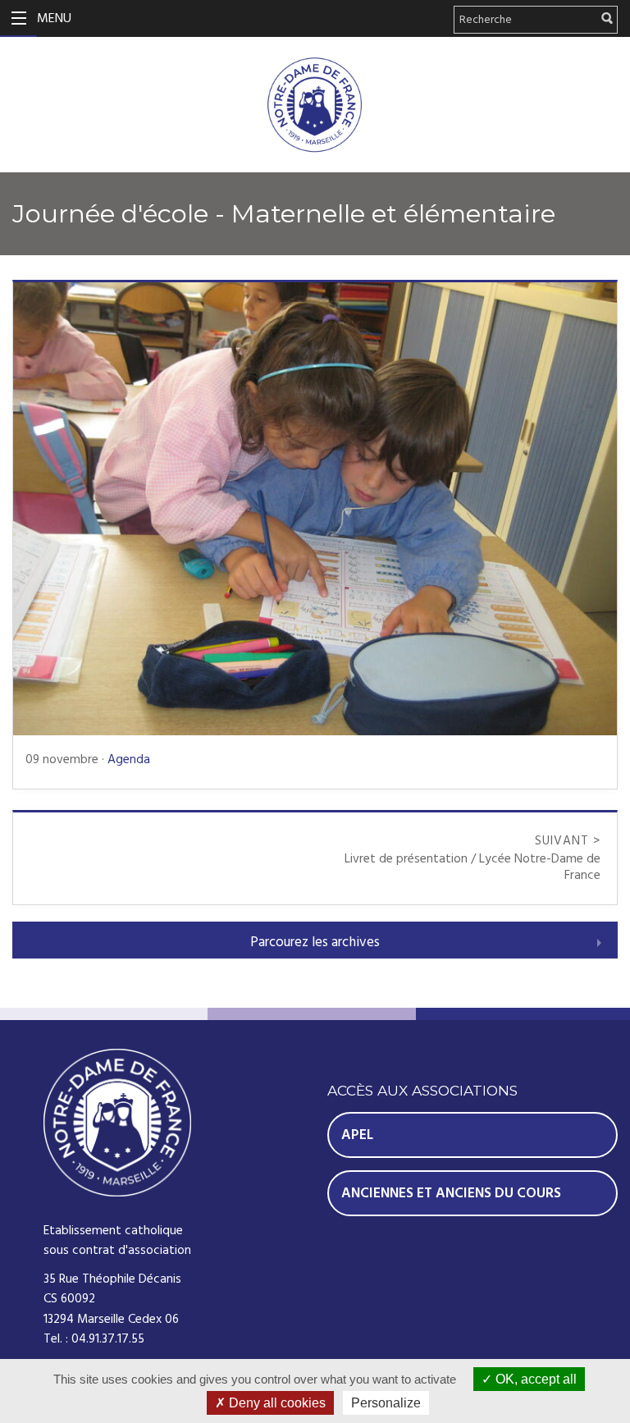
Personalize (386, 1403)
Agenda (128, 759)
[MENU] (18, 18)
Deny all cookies (276, 1403)
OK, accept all (534, 1379)
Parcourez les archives (315, 942)
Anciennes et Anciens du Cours (451, 1193)
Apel (357, 1135)
